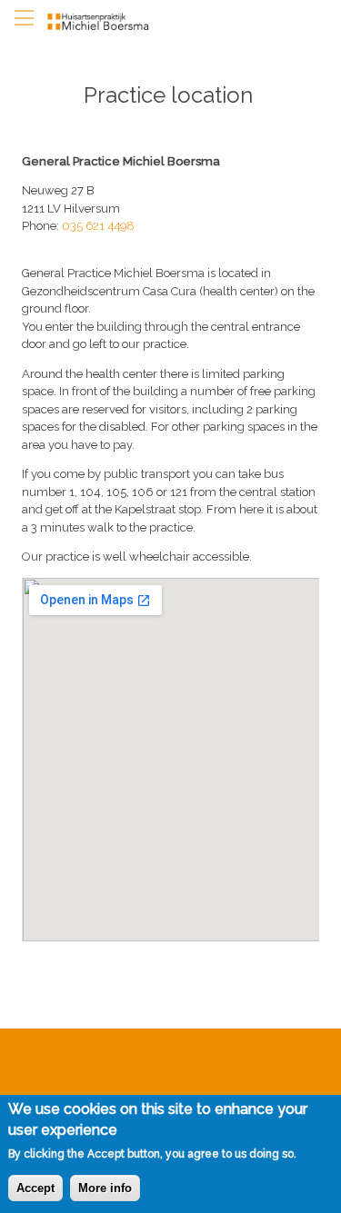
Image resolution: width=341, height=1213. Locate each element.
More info (105, 1188)
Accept (35, 1188)
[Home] (105, 22)
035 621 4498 (98, 226)
